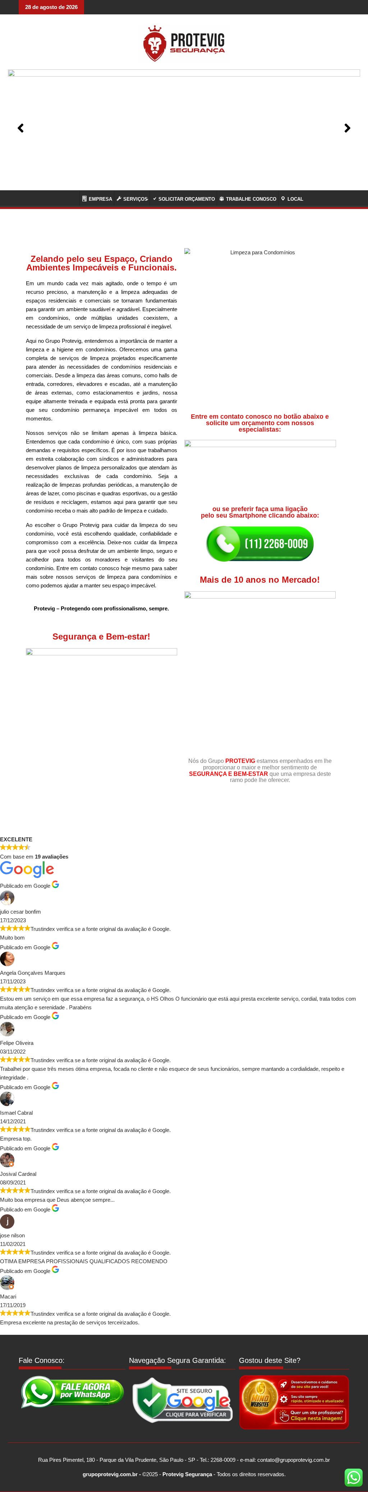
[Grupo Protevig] (69, 197)
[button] (20, 128)
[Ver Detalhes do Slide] (184, 128)
